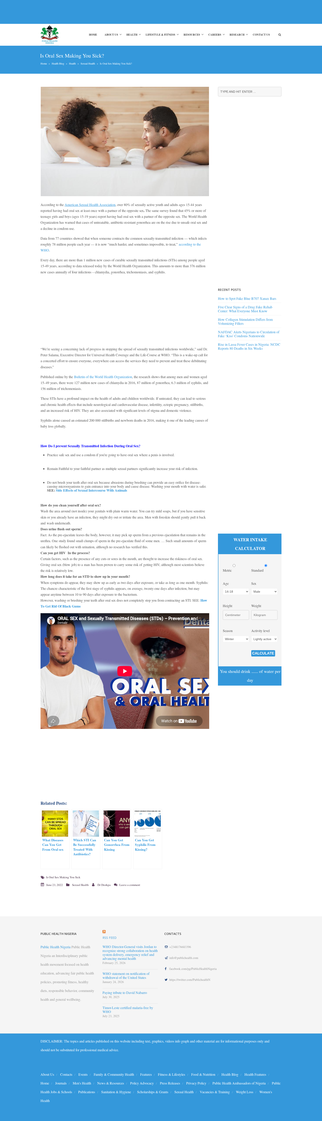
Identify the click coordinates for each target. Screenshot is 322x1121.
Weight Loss (244, 1092)
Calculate (263, 653)
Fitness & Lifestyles (171, 1074)
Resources (192, 35)
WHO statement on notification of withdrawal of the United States (126, 976)
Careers (214, 35)
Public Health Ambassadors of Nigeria (239, 1083)
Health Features (255, 1074)
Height (227, 605)
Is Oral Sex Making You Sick (63, 877)
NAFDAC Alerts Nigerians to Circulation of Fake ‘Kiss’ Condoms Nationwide (248, 334)
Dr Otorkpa (104, 885)
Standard (257, 570)
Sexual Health (88, 63)
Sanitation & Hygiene (116, 1092)
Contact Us (261, 35)
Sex (253, 583)
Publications (86, 1092)
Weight (256, 605)
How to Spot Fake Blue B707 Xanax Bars (247, 298)
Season (228, 630)
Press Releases (170, 1083)
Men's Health (82, 1083)
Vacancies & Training (215, 1092)
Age (226, 583)
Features (146, 1074)
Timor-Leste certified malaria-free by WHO (128, 1010)
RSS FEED (110, 938)
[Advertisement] (120, 12)
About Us (111, 35)
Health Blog (58, 63)
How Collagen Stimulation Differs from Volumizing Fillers (245, 321)
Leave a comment (129, 885)
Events (83, 1074)
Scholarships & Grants (152, 1092)
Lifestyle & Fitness (160, 35)
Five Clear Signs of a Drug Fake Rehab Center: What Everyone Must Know (245, 309)
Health (131, 35)
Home (93, 35)
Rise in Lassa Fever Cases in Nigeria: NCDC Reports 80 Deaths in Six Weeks (249, 346)
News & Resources (110, 1083)
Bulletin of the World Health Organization (103, 376)
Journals (61, 1083)
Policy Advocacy (142, 1083)
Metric (228, 570)
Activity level (260, 630)
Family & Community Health (114, 1074)
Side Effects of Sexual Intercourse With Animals (92, 490)
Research (237, 35)
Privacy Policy (196, 1083)
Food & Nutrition (203, 1074)
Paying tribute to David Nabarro (125, 993)
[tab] (125, 505)
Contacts (66, 1074)
